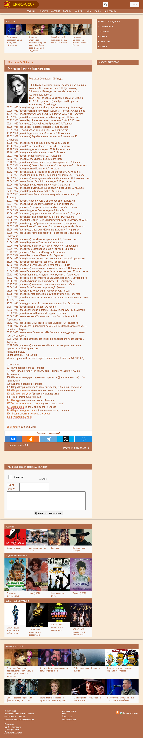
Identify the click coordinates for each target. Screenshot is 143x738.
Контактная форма (13, 732)
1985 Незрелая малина (19, 390)
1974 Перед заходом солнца (22, 410)
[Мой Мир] (83, 439)
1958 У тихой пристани (19, 417)
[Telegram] (48, 439)
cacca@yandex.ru (12, 729)
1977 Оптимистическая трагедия (25, 403)
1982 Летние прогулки (19, 393)
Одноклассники (69, 719)
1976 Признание (15, 406)
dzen (64, 713)
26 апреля (12, 426)
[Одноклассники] (30, 439)
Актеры (15, 62)
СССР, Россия (27, 62)
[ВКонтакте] (13, 439)
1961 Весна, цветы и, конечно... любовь (29, 413)
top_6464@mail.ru (12, 727)
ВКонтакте (67, 716)
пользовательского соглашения (19, 719)
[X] (65, 439)
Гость (135, 4)
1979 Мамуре (14, 400)
